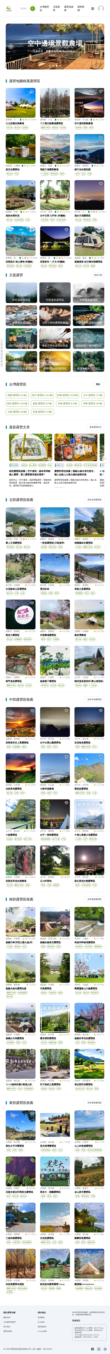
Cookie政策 (42, 1331)
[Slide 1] (50, 66)
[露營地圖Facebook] (92, 1349)
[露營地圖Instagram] (98, 1349)
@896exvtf (98, 1330)
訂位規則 (41, 1322)
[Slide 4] (60, 66)
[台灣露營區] (1, 347)
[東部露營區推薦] (1, 364)
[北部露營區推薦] (1, 354)
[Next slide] (99, 46)
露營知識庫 (7, 1331)
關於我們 (6, 1317)
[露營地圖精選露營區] (1, 340)
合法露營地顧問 (9, 1322)
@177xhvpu (99, 1328)
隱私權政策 (42, 1327)
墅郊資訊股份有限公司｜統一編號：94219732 (31, 1349)
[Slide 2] (53, 66)
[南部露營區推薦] (1, 361)
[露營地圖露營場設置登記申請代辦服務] (105, 1349)
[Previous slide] (11, 46)
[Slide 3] (57, 66)
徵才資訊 (6, 1327)
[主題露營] (1, 344)
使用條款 (41, 1317)
